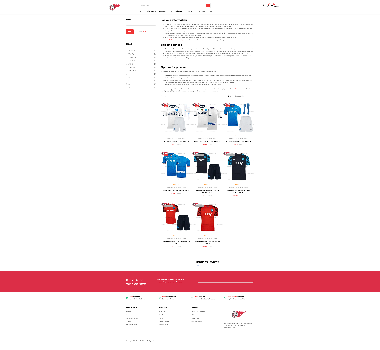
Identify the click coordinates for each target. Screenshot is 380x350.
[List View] (231, 96)
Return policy (169, 296)
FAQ (210, 11)
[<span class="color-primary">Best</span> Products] (192, 298)
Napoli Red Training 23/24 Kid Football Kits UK (176, 243)
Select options (176, 149)
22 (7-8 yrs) (131, 60)
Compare (176, 119)
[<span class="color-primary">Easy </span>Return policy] (160, 298)
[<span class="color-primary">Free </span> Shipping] (127, 298)
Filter (129, 32)
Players (190, 11)
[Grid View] (228, 96)
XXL (129, 87)
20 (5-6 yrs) (132, 57)
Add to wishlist (171, 119)
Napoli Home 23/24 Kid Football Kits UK (238, 142)
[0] (267, 6)
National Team (176, 11)
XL (129, 84)
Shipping (135, 296)
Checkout (236, 296)
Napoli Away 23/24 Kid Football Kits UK (176, 142)
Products (200, 296)
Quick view (181, 119)
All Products (151, 11)
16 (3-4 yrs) (131, 50)
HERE (234, 89)
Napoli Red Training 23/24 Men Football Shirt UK (207, 243)
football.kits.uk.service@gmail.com (177, 40)
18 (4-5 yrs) (131, 54)
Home (141, 11)
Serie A (184, 138)
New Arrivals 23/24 (172, 138)
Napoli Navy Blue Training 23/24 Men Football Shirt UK (238, 192)
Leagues (162, 11)
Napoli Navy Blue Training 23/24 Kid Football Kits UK (207, 192)
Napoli (179, 138)
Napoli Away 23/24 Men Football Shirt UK (207, 142)
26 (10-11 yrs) (132, 67)
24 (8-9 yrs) (132, 64)
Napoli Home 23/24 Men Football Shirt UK (176, 190)
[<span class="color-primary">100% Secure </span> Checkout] (225, 298)
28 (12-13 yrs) (132, 70)
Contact (202, 11)
